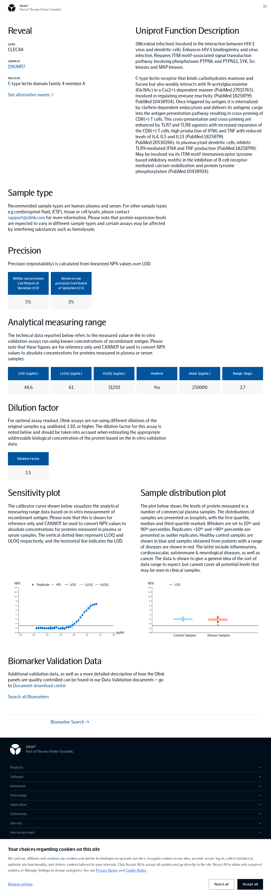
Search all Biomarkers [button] (28, 697)
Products (135, 767)
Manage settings (20, 884)
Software (135, 776)
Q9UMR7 (16, 67)
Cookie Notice (136, 870)
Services (135, 823)
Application (135, 804)
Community (135, 814)
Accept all (250, 884)
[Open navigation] (264, 6)
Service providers (135, 832)
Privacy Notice (107, 870)
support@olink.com (26, 217)
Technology (135, 795)
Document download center (39, 686)
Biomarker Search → (70, 722)
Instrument (135, 786)
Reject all (221, 884)
